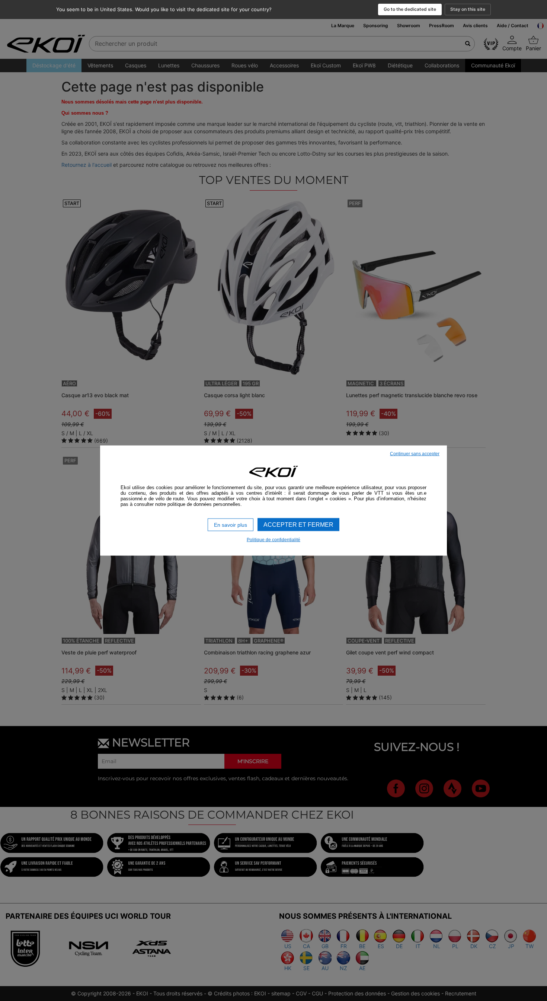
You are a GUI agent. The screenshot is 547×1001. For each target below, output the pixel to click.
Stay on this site (467, 9)
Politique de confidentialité (273, 539)
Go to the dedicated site (410, 9)
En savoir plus (230, 524)
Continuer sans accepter (414, 453)
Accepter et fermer (298, 524)
